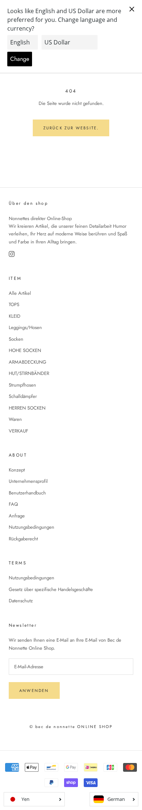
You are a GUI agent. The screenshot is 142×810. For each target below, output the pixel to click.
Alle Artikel (20, 293)
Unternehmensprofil (28, 481)
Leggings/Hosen (25, 327)
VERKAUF (18, 430)
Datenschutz (21, 600)
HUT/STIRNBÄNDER (29, 373)
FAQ (13, 504)
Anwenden (34, 690)
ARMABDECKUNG (27, 362)
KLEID (14, 316)
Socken (16, 339)
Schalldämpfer (23, 396)
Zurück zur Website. (71, 128)
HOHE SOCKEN (25, 350)
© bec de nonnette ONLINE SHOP (71, 726)
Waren (15, 419)
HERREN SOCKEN (27, 407)
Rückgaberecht (23, 538)
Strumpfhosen (22, 384)
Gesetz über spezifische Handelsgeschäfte (51, 589)
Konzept (17, 469)
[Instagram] (12, 254)
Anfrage (17, 515)
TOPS (14, 304)
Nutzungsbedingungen (31, 527)
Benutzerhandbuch (27, 492)
